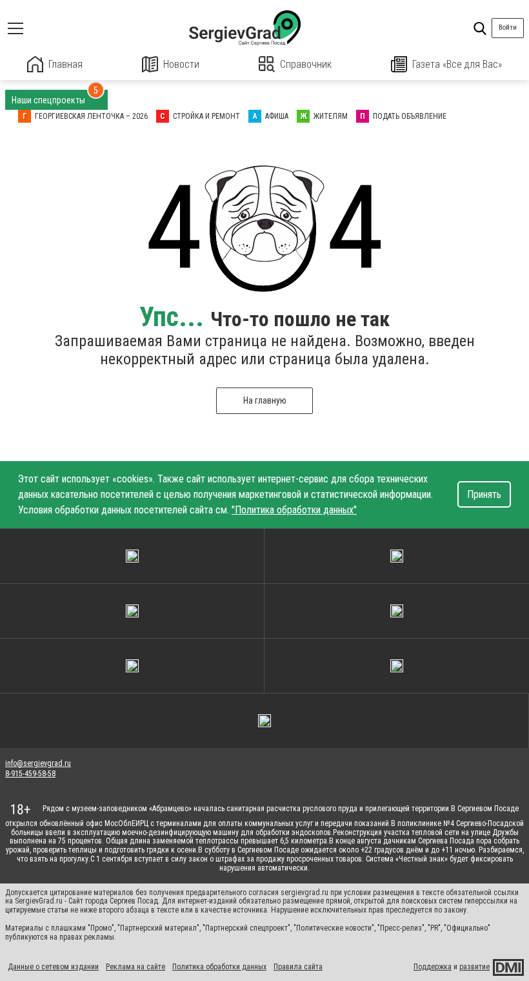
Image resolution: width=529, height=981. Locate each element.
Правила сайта (298, 966)
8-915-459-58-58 (30, 773)
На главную (264, 400)
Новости (181, 64)
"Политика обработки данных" (294, 510)
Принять (484, 494)
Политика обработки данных (219, 966)
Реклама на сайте (135, 966)
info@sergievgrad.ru (38, 763)
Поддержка (433, 966)
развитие (474, 966)
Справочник (306, 64)
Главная (65, 64)
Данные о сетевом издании (53, 966)
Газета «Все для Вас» (457, 64)
